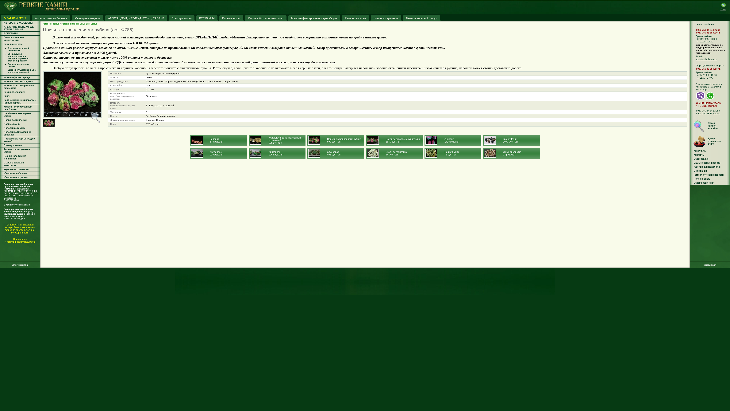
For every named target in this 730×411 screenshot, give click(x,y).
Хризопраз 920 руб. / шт (217, 153)
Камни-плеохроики (14, 92)
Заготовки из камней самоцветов (18, 49)
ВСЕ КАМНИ (11, 33)
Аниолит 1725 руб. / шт (451, 140)
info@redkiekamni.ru (20, 205)
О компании (700, 171)
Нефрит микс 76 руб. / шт (451, 153)
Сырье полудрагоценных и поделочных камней (22, 71)
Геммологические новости (709, 175)
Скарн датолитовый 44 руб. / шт (396, 153)
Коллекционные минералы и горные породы (20, 101)
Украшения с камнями (16, 169)
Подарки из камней (14, 128)
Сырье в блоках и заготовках (14, 164)
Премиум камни (13, 145)
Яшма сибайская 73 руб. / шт (512, 153)
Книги (7, 96)
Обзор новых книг (704, 183)
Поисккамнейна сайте (713, 126)
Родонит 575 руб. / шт (217, 140)
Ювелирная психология (707, 167)
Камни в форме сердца (17, 77)
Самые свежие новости (707, 163)
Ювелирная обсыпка (15, 173)
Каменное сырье (13, 44)
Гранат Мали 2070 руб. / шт (510, 140)
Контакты (699, 155)
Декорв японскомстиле (714, 141)
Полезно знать (702, 179)
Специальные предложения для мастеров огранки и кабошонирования (18, 57)
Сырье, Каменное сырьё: (710, 65)
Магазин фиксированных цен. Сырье (79, 24)
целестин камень (20, 265)
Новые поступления (15, 120)
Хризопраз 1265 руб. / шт (276, 153)
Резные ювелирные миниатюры (15, 157)
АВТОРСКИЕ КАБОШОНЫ (18, 23)
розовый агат (710, 265)
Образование (701, 159)
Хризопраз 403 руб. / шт (334, 153)
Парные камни (12, 124)
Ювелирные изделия (16, 177)
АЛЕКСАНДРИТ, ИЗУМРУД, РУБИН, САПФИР (19, 28)
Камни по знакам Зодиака (18, 81)
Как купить (700, 151)
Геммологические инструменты (14, 38)
